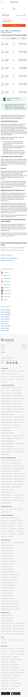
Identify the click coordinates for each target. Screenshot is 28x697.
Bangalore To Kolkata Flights (7, 417)
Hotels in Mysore (4, 662)
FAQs (2, 349)
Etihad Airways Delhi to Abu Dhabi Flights (9, 603)
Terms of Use (14, 360)
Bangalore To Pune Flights (6, 435)
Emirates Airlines (11, 531)
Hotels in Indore (22, 670)
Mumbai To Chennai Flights (6, 448)
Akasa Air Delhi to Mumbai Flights (8, 582)
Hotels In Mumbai (5, 321)
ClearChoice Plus (13, 376)
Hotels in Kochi (12, 672)
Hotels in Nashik (4, 678)
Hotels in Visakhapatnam (16, 683)
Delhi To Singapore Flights (19, 468)
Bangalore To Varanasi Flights (19, 435)
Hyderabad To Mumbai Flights (7, 443)
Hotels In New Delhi (5, 326)
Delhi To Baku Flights (5, 497)
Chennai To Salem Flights (6, 628)
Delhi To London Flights (15, 463)
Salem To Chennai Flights (6, 625)
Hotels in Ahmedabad (15, 664)
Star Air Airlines (4, 523)
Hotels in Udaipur (19, 672)
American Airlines (12, 523)
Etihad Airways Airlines (14, 517)
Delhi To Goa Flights (5, 390)
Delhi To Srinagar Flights (6, 403)
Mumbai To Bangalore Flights (7, 398)
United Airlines (19, 525)
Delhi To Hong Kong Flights (16, 497)
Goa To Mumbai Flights (18, 417)
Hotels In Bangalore (5, 319)
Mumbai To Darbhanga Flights (7, 623)
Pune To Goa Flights (15, 427)
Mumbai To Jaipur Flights (18, 448)
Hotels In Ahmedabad (6, 314)
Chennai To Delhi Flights (6, 406)
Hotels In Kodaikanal (5, 312)
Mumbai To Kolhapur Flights (18, 625)
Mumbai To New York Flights (18, 500)
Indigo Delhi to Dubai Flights (18, 542)
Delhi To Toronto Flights (18, 481)
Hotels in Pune (12, 654)
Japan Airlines (4, 536)
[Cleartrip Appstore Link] (15, 693)
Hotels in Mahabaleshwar (6, 656)
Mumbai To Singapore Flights (19, 473)
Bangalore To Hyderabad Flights (7, 433)
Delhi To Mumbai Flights (17, 387)
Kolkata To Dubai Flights (18, 495)
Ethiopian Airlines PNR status (7, 236)
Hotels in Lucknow (5, 670)
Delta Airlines (3, 531)
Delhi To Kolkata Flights (6, 411)
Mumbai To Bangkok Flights (6, 473)
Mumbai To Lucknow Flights (6, 451)
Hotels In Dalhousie (5, 309)
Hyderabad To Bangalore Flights (7, 441)
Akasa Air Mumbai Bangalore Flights (8, 587)
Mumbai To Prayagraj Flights (7, 615)
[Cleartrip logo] (14, 2)
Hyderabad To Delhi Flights (6, 401)
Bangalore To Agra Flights (6, 633)
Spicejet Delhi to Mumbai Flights (7, 595)
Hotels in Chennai (4, 651)
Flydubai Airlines (21, 533)
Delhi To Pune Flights (17, 401)
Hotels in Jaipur (13, 651)
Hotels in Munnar (12, 662)
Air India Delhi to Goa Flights (6, 566)
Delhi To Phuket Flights (16, 487)
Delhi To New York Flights (6, 500)
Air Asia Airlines (20, 523)
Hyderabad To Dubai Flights (6, 481)
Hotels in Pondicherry (13, 678)
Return (24, 13)
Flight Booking (4, 371)
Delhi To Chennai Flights (6, 425)
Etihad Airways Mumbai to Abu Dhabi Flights (10, 601)
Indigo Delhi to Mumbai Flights (7, 550)
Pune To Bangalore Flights (17, 411)
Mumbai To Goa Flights (5, 393)
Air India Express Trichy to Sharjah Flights (9, 579)
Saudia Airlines (21, 528)
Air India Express (13, 509)
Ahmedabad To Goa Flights (6, 430)
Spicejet (2, 511)
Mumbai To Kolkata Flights (6, 422)
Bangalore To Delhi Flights (16, 390)
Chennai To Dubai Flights (6, 479)
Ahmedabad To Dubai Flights (7, 476)
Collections (24, 345)
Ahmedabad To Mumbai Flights (7, 414)
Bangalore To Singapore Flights (7, 492)
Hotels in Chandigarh (14, 667)
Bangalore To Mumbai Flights (17, 395)
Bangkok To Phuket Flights (6, 495)
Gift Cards (24, 347)
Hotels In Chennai (5, 328)
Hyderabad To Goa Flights (6, 419)
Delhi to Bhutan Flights (5, 502)
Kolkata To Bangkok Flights (17, 484)
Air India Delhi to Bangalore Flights (8, 571)
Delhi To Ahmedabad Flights (6, 409)
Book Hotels (3, 379)
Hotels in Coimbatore (5, 683)
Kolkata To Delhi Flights (17, 406)
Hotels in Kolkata (4, 659)
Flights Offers (3, 639)
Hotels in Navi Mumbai (5, 675)
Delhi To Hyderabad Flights (19, 409)
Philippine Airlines (13, 520)
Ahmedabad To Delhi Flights (19, 398)
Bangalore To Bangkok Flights (7, 489)
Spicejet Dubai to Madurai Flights (7, 590)
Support (3, 352)
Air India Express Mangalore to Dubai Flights (10, 574)
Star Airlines (20, 520)
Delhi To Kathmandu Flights (6, 468)
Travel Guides (4, 381)
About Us (3, 345)
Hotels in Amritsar (4, 680)
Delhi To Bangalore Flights (17, 393)
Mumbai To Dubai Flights (16, 460)
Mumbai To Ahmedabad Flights (7, 446)
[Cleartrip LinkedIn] (16, 363)
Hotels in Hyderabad (20, 654)
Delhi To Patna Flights (16, 425)
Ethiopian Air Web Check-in (7, 260)
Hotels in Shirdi (12, 659)
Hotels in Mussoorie (16, 675)
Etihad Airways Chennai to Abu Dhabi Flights (10, 606)
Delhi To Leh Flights (5, 454)
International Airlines (5, 373)
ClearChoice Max (4, 376)
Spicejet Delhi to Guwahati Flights (8, 598)
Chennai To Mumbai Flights (6, 438)
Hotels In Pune (4, 323)
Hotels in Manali (20, 651)
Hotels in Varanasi (4, 667)
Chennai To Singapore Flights (18, 479)
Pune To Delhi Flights (5, 395)
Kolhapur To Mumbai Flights (18, 631)
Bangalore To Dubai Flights (19, 476)
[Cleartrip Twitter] (13, 363)
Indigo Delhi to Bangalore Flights (7, 547)
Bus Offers (17, 639)
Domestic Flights (21, 371)
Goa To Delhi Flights (17, 438)
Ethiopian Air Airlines (20, 531)
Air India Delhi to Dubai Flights (7, 569)
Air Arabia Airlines (4, 517)
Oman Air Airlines (13, 528)
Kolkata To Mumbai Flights (20, 443)
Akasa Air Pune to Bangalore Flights (8, 585)
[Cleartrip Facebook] (7, 363)
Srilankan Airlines (4, 528)
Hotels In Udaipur (5, 330)
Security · (8, 360)
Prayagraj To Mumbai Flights (7, 620)
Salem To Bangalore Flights (20, 623)
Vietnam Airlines (4, 533)
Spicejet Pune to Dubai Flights (7, 593)
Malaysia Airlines (4, 520)
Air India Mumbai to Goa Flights (7, 563)
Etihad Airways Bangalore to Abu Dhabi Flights (10, 609)
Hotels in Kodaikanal (5, 664)
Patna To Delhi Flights (5, 427)
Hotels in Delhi (20, 659)
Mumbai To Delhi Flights (6, 387)
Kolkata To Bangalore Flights (18, 419)
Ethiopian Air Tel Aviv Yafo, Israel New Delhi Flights (12, 247)
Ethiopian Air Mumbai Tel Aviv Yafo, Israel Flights (12, 250)
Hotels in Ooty (15, 656)
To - (25, 8)
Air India (6, 509)
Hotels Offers (10, 639)
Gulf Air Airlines (12, 525)
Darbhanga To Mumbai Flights (19, 628)
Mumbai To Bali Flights (15, 471)
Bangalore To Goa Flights (17, 403)
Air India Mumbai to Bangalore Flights (8, 561)
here (8, 200)
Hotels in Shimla (4, 654)
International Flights (12, 371)
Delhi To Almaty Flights (5, 487)
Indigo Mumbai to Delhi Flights (7, 553)
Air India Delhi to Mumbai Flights (7, 555)
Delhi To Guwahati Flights (19, 451)
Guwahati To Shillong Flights (18, 633)
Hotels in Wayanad (15, 686)
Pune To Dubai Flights (5, 471)
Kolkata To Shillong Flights (6, 631)
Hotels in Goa (4, 648)
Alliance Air (8, 511)
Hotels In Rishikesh (5, 316)
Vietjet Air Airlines (12, 533)
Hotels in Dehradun (13, 680)
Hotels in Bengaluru (20, 648)
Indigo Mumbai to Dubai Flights (7, 545)
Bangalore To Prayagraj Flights (7, 617)
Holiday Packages (19, 379)
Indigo (2, 509)
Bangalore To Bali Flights (6, 484)
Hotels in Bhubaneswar (5, 686)
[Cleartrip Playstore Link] (5, 693)
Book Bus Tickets (11, 379)
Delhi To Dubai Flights (5, 460)
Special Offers (4, 642)
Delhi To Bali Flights (5, 463)
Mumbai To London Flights (6, 465)
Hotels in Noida (4, 672)
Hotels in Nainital (11, 688)
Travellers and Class (6, 19)
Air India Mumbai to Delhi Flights (7, 558)
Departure (4, 13)
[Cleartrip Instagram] (10, 363)
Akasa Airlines (20, 509)
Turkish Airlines (4, 525)
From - (3, 8)
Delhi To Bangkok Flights (18, 465)
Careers (3, 347)
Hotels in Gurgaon (13, 670)
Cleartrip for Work (21, 376)
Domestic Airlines (14, 373)
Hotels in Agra (4, 688)
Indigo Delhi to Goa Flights (6, 542)
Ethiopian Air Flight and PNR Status (9, 258)
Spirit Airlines (10, 536)
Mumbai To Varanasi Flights (18, 422)
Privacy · (3, 360)
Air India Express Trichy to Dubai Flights (9, 577)
